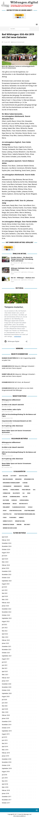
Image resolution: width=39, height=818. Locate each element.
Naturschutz (23, 503)
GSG (34, 489)
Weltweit (27, 524)
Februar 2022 (6, 640)
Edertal (5, 489)
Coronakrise (7, 486)
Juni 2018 (4, 778)
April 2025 (5, 537)
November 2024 (6, 546)
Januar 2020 (5, 718)
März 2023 (5, 599)
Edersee (26, 486)
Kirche (5, 496)
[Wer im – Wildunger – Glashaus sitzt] (5, 279)
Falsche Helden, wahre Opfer (11, 409)
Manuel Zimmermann (18, 42)
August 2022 (5, 621)
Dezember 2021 (6, 646)
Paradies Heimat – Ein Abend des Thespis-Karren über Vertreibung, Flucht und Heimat (22, 259)
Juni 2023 (4, 590)
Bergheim (18, 479)
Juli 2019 (4, 737)
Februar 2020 (6, 715)
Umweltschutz (7, 521)
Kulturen (6, 500)
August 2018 (5, 771)
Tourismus (12, 517)
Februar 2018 (6, 790)
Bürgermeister (29, 479)
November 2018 (6, 762)
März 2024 (5, 562)
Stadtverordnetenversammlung (24, 514)
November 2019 (6, 724)
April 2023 (5, 596)
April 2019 (5, 746)
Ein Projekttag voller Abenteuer (12, 426)
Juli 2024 (4, 555)
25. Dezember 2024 (8, 411)
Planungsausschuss (18, 507)
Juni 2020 (4, 703)
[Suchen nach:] (19, 28)
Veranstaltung (20, 521)
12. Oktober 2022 (16, 280)
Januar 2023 (5, 606)
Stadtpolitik (7, 514)
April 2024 (5, 559)
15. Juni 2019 (6, 42)
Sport (5, 510)
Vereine (19, 524)
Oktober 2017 (6, 803)
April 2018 (5, 784)
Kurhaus (14, 500)
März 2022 (5, 637)
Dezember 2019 (6, 721)
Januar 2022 (5, 643)
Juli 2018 (4, 774)
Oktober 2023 (6, 577)
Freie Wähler (26, 489)
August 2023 (5, 584)
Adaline (5, 475)
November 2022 (6, 612)
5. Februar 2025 (7, 406)
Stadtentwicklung (15, 510)
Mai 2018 (4, 781)
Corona (24, 482)
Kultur (25, 496)
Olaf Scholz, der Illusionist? (22, 382)
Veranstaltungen (8, 524)
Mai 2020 (4, 706)
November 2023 (6, 574)
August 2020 (5, 696)
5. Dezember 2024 (7, 428)
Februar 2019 (6, 753)
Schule (30, 507)
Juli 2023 (4, 587)
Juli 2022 (4, 624)
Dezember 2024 (6, 543)
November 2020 (6, 687)
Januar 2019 (5, 756)
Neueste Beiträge (19, 396)
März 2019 (5, 749)
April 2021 (5, 671)
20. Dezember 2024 (8, 418)
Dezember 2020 (6, 684)
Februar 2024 (6, 565)
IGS (23, 493)
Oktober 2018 (6, 765)
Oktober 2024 (6, 549)
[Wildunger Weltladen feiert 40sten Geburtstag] (5, 270)
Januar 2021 (5, 681)
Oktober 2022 (6, 615)
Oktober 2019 (6, 728)
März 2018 (5, 787)
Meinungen (6, 503)
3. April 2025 (6, 402)
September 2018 (7, 768)
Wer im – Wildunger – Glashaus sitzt (23, 277)
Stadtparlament (29, 510)
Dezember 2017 (6, 796)
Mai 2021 (4, 668)
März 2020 (5, 712)
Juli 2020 (4, 699)
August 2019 (5, 734)
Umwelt (21, 517)
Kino (28, 493)
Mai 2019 (4, 743)
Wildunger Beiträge (19, 438)
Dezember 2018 (6, 759)
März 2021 (5, 674)
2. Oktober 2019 (16, 263)
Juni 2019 (4, 740)
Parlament (6, 507)
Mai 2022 (4, 631)
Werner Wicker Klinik (10, 528)
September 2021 (7, 656)
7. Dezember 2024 (7, 423)
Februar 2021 (6, 677)
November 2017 (6, 799)
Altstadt (13, 475)
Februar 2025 (6, 540)
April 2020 (5, 709)
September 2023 (7, 581)
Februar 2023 (6, 602)
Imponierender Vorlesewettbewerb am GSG (16, 421)
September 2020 (7, 693)
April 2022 (5, 634)
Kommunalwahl (15, 496)
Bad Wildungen (8, 479)
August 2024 (5, 552)
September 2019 (7, 731)
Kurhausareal (24, 500)
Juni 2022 (4, 627)
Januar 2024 (5, 568)
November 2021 (6, 649)
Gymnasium (6, 493)
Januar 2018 (5, 793)
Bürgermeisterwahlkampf (11, 482)
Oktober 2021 (6, 652)
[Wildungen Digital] (19, 6)
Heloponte (16, 493)
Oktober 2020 (6, 690)
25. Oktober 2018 (16, 272)
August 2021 (5, 659)
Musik (15, 503)
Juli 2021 (4, 662)
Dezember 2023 (6, 571)
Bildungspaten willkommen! (11, 400)
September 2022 (7, 618)
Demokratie (18, 486)
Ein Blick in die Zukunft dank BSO (13, 404)
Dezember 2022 (6, 609)
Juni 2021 (4, 665)
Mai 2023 (4, 593)
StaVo (5, 517)
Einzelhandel (15, 489)
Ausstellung (23, 475)
